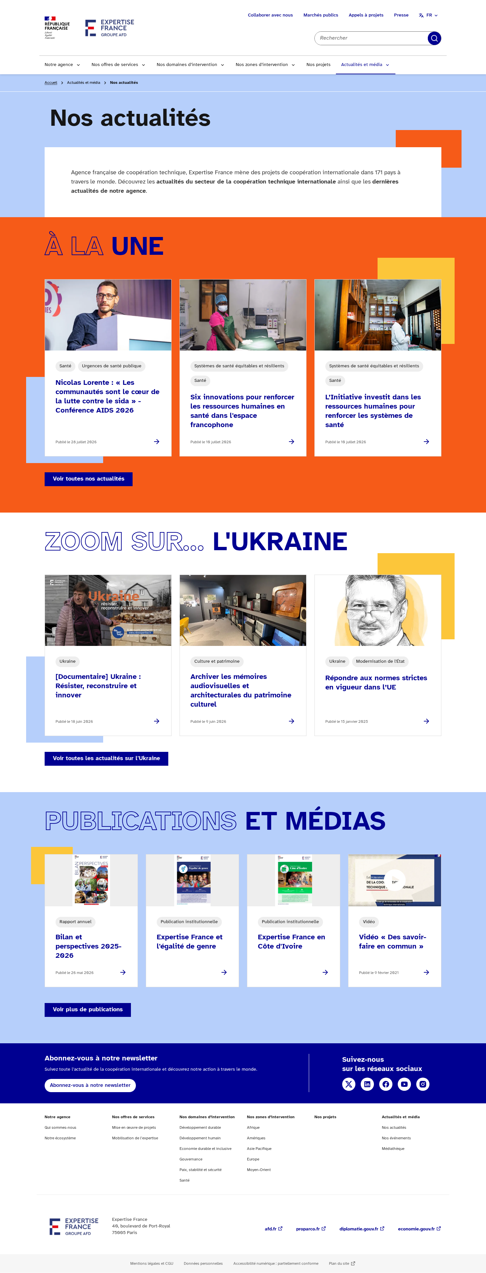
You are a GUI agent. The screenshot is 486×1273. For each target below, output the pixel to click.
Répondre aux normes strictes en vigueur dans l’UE (376, 682)
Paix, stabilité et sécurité (201, 1170)
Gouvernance (191, 1159)
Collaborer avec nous (270, 15)
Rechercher (434, 38)
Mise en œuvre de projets (134, 1127)
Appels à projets (366, 15)
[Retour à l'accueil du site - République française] (110, 28)
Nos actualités (394, 1127)
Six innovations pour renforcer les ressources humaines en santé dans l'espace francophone (242, 411)
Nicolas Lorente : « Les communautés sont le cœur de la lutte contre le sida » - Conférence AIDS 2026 (107, 397)
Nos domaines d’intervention (187, 64)
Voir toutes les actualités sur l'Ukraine (106, 758)
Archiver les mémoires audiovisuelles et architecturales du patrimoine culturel (240, 691)
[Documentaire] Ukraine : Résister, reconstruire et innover (98, 686)
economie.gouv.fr (416, 1229)
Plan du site (339, 1263)
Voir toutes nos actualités (88, 479)
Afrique (253, 1127)
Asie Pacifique (259, 1149)
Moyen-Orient (259, 1170)
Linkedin (367, 1084)
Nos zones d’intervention (262, 64)
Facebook (385, 1084)
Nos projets (318, 64)
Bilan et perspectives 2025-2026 (88, 946)
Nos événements (396, 1138)
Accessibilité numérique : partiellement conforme (275, 1263)
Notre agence (59, 64)
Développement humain (200, 1138)
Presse (401, 15)
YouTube (404, 1084)
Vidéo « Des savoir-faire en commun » (392, 942)
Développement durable (200, 1127)
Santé (184, 1180)
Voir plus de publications (88, 1010)
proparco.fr (308, 1229)
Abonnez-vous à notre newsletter (90, 1085)
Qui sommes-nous (60, 1127)
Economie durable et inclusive (205, 1149)
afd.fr (270, 1229)
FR (429, 15)
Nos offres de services (115, 64)
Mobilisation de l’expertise (135, 1138)
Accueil (51, 83)
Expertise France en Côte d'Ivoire (291, 942)
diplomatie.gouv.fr (359, 1229)
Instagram (422, 1084)
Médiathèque (393, 1149)
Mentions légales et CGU (151, 1263)
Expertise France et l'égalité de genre (190, 942)
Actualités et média (361, 64)
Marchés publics (321, 15)
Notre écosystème (60, 1138)
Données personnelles (203, 1263)
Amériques (256, 1138)
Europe (253, 1159)
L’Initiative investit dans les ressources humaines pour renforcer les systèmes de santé (373, 411)
